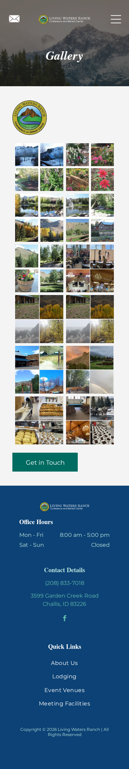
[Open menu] (116, 19)
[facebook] (64, 619)
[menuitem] (64, 663)
